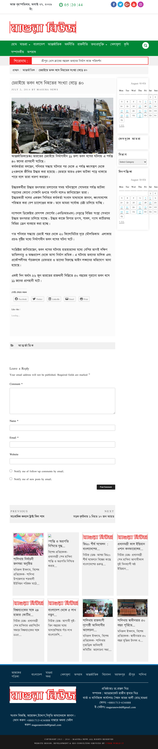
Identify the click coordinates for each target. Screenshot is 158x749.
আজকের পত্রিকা (16, 675)
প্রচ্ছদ (16, 70)
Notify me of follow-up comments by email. (39, 471)
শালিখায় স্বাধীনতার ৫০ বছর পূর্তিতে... (131, 623)
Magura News (47, 89)
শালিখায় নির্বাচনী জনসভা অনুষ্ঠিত (23, 561)
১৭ (122, 110)
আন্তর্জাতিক (54, 44)
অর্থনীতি (69, 44)
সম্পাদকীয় (17, 52)
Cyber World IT (115, 743)
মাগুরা (24, 44)
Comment (16, 384)
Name (14, 421)
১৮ (127, 110)
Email (14, 437)
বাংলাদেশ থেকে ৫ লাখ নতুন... (62, 612)
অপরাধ (31, 52)
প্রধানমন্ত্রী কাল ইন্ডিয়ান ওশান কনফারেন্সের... (131, 546)
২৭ (140, 115)
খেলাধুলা (115, 44)
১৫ (150, 106)
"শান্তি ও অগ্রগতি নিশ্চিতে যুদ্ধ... (58, 544)
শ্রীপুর (132, 674)
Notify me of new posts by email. (33, 479)
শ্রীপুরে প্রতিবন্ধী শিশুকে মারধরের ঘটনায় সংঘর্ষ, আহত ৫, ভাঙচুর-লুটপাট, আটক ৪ (87, 61)
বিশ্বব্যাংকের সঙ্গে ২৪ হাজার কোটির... (26, 612)
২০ (140, 110)
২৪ (121, 115)
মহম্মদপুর (120, 674)
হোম (14, 44)
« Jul (121, 125)
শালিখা (142, 674)
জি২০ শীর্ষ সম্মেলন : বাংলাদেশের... (95, 546)
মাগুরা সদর (49, 675)
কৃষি (126, 44)
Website (14, 454)
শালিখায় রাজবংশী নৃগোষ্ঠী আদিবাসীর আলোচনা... (94, 625)
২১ (145, 110)
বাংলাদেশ (39, 44)
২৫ (127, 115)
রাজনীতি (82, 44)
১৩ (140, 106)
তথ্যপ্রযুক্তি (98, 44)
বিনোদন (106, 674)
